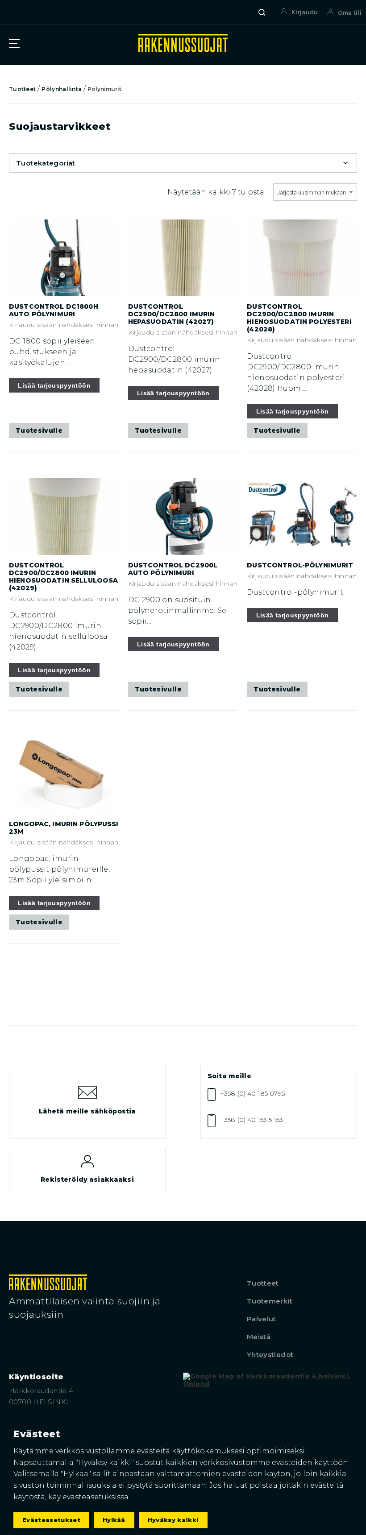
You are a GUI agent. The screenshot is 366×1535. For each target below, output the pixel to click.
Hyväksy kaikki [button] (173, 1519)
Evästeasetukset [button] (51, 1519)
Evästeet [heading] (36, 1434)
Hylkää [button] (114, 1519)
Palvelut (261, 1319)
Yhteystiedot (270, 1354)
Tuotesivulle (39, 430)
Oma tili (350, 12)
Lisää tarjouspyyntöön (292, 615)
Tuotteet (22, 89)
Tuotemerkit (269, 1301)
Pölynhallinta (62, 89)
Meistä (258, 1336)
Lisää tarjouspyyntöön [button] (54, 385)
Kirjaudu (304, 12)
